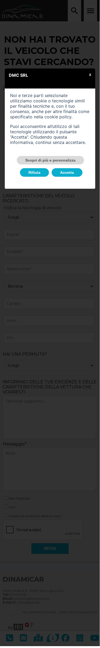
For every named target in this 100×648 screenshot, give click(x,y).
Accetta (67, 172)
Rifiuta (34, 172)
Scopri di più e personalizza (50, 160)
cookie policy (57, 116)
